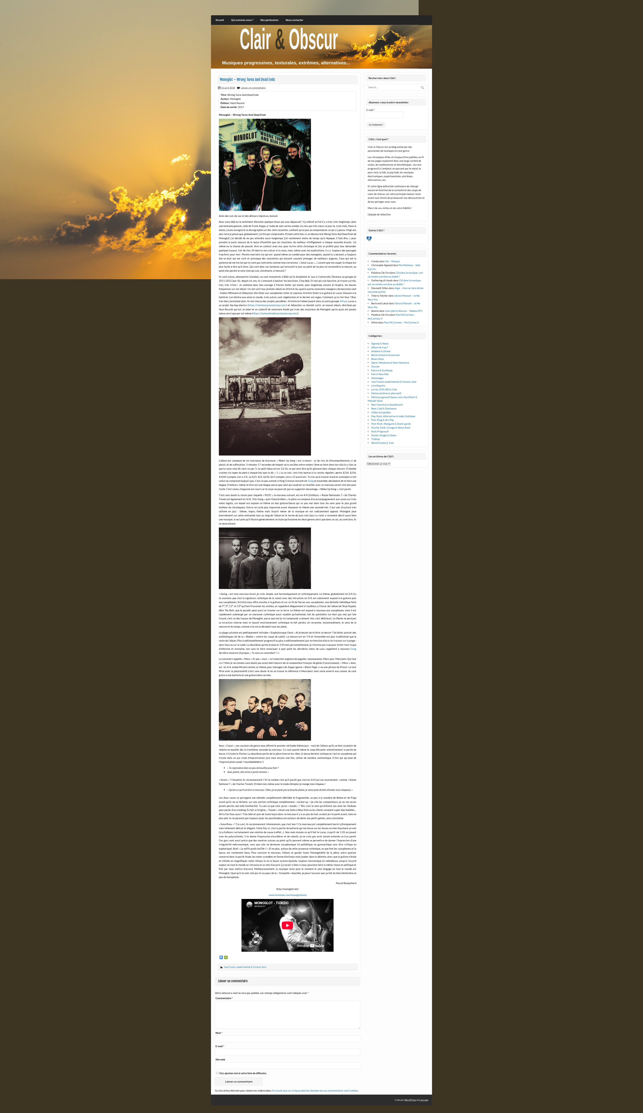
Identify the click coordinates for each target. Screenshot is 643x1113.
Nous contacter (294, 19)
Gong (311, 480)
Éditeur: (225, 103)
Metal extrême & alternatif (386, 393)
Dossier (375, 366)
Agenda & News (380, 343)
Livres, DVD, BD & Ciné (384, 389)
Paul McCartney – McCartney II (401, 322)
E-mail (220, 1046)
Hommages (377, 377)
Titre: (224, 94)
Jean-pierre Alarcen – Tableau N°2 (403, 310)
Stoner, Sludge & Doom (383, 435)
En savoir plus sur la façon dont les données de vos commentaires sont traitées (315, 1090)
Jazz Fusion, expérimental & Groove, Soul (245, 966)
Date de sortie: (229, 107)
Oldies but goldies (381, 412)
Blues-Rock (377, 358)
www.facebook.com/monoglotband (287, 894)
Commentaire (224, 998)
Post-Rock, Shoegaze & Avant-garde (391, 423)
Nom (219, 1033)
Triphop (375, 438)
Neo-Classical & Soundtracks (387, 404)
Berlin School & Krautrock (385, 355)
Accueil (220, 19)
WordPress (410, 1099)
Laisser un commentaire (253, 87)
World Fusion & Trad (382, 442)
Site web (220, 1059)
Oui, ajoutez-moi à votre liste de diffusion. (243, 1073)
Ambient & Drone (380, 351)
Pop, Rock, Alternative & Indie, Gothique (393, 416)
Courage (423, 1099)
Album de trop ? (379, 347)
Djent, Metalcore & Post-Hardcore (390, 362)
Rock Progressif (380, 431)
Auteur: (225, 98)
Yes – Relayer (392, 261)
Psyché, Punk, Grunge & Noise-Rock (390, 427)
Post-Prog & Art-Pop (382, 419)
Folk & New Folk (380, 374)
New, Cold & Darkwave (384, 408)
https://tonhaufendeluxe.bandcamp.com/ (275, 313)
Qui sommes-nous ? (242, 19)
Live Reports (378, 385)
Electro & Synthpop (381, 370)
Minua (343, 301)
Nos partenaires (269, 19)
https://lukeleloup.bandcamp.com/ (267, 305)
